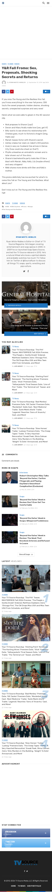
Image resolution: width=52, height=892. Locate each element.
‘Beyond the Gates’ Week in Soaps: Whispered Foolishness (34, 519)
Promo (24, 206)
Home (13, 886)
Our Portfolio (34, 886)
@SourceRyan (29, 261)
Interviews (24, 473)
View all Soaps (24, 554)
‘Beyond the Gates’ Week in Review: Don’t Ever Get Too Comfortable (32, 502)
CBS (7, 206)
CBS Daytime (15, 206)
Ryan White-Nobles (17, 82)
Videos (16, 63)
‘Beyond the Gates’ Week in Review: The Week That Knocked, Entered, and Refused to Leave (35, 539)
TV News (10, 63)
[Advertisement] (26, 33)
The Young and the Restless (12, 209)
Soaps (4, 63)
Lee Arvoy (18, 366)
